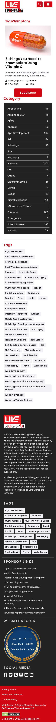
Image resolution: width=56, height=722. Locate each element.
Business (9, 272)
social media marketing (17, 360)
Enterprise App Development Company (24, 577)
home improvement (16, 303)
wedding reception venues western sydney (25, 388)
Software (40, 360)
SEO (42, 344)
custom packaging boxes (19, 282)
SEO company (12, 350)
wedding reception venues (20, 376)
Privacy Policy (9, 689)
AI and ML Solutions (13, 596)
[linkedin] (31, 675)
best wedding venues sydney (21, 267)
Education (33, 293)
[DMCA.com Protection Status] (11, 714)
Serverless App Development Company (24, 612)
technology (11, 365)
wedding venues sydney (18, 400)
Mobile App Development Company (24, 324)
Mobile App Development (19, 319)
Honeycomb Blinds (15, 308)
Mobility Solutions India (15, 573)
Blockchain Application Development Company (23, 602)
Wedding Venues (14, 394)
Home (43, 298)
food (20, 298)
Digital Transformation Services (20, 568)
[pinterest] (16, 675)
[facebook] (5, 675)
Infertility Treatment (16, 313)
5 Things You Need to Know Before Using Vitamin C (23, 63)
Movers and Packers (16, 329)
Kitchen (35, 313)
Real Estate (36, 339)
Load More (28, 93)
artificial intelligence (16, 261)
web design (40, 365)
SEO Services (12, 355)
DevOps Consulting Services (18, 591)
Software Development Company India (24, 608)
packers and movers (16, 334)
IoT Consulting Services (16, 582)
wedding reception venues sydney (24, 381)
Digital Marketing (14, 293)
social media (30, 355)
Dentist (37, 287)
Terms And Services (12, 694)
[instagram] (21, 675)
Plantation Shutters (15, 339)
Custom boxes (13, 277)
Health (33, 81)
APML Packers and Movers (19, 256)
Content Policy (9, 699)
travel (26, 365)
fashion (9, 298)
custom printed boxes (17, 287)
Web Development (15, 370)
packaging (37, 329)
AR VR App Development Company (22, 586)
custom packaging (35, 277)
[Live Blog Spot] (14, 7)
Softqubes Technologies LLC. (18, 708)
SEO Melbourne (33, 350)
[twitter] (11, 675)
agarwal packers (14, 251)
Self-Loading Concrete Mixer (20, 344)
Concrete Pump (27, 272)
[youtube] (26, 675)
